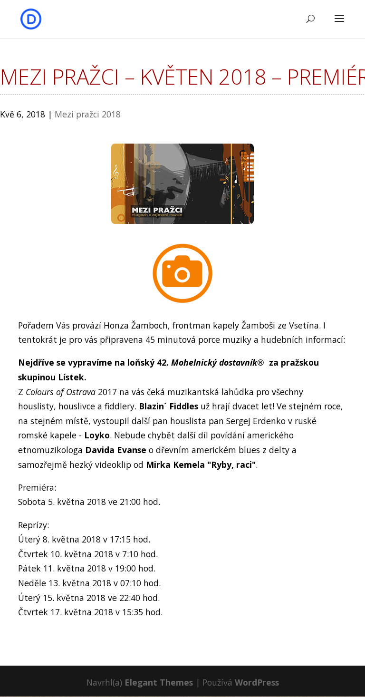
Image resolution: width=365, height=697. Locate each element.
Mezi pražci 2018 (88, 114)
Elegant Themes (159, 682)
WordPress (257, 682)
